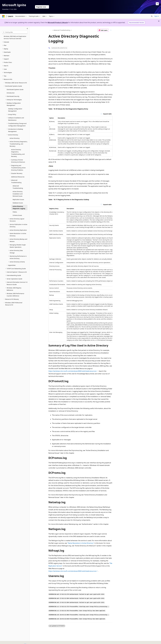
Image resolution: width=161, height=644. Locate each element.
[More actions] (111, 30)
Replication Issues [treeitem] (18, 199)
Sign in (156, 16)
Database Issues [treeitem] (18, 203)
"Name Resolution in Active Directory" (80, 543)
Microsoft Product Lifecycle (58, 22)
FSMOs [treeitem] (15, 212)
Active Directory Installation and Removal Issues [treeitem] (18, 194)
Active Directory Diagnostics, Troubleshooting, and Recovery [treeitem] (18, 153)
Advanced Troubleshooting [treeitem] (18, 187)
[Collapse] (27, 28)
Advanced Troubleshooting (61, 30)
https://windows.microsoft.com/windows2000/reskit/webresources (72, 371)
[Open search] (152, 16)
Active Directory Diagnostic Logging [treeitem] (19, 207)
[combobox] (14, 32)
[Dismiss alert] (157, 3)
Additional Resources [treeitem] (17, 177)
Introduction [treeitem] (11, 93)
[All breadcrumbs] (50, 30)
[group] (80, 274)
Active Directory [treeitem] (14, 138)
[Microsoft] (3, 16)
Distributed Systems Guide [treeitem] (15, 89)
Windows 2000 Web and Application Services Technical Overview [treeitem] (15, 37)
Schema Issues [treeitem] (17, 215)
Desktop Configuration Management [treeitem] (15, 110)
